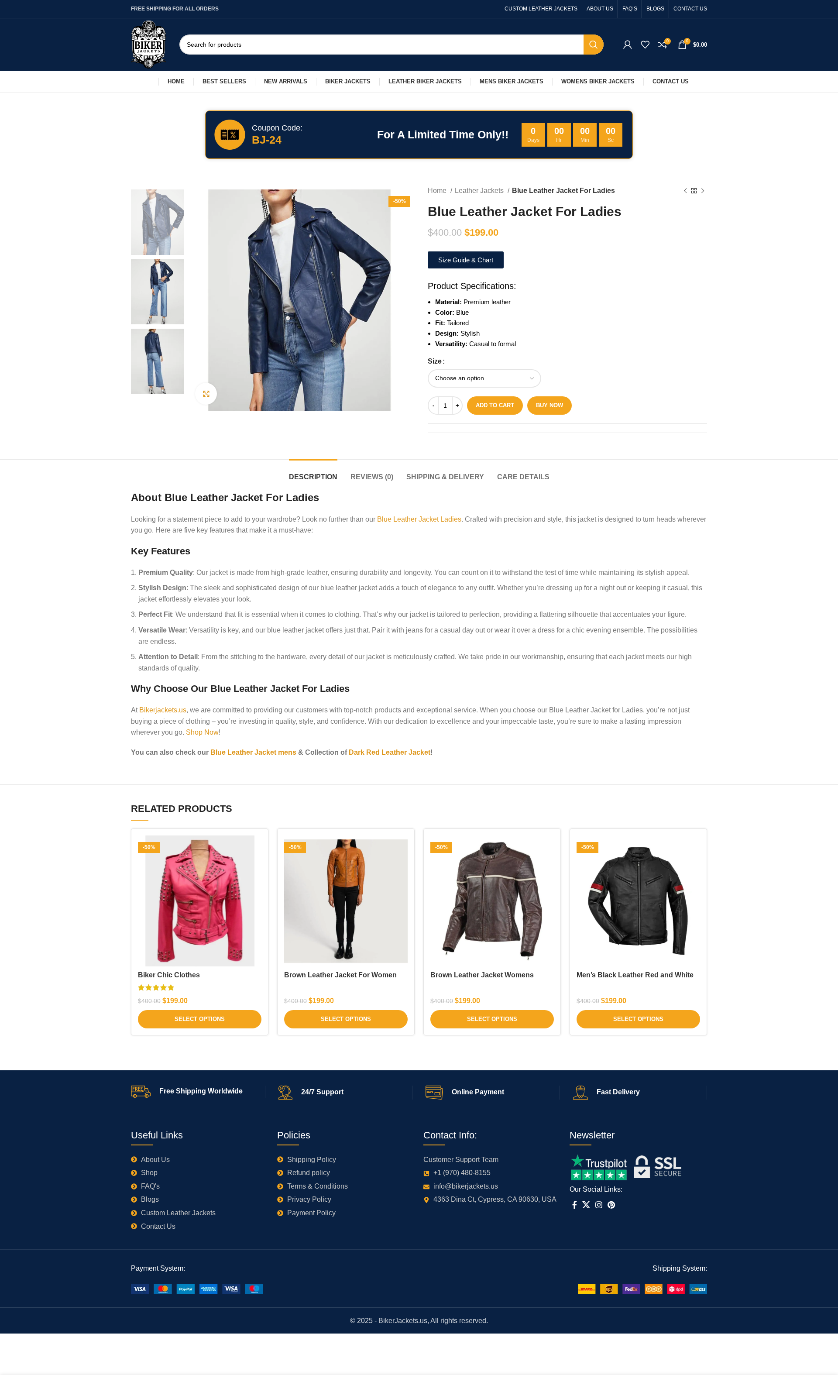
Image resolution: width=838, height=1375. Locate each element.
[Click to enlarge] (206, 394)
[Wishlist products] (645, 44)
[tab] (313, 472)
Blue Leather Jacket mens (252, 752)
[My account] (627, 44)
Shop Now (202, 732)
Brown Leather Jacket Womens (482, 975)
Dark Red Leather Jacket (389, 752)
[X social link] (586, 1204)
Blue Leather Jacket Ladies (419, 519)
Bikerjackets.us (162, 710)
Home (438, 190)
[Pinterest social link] (611, 1204)
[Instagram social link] (599, 1204)
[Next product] (702, 191)
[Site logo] (148, 44)
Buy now (549, 405)
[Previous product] (685, 191)
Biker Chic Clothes (169, 975)
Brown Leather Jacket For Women (340, 975)
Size (435, 361)
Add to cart (495, 405)
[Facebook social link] (575, 1204)
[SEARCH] (594, 44)
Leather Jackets (480, 190)
